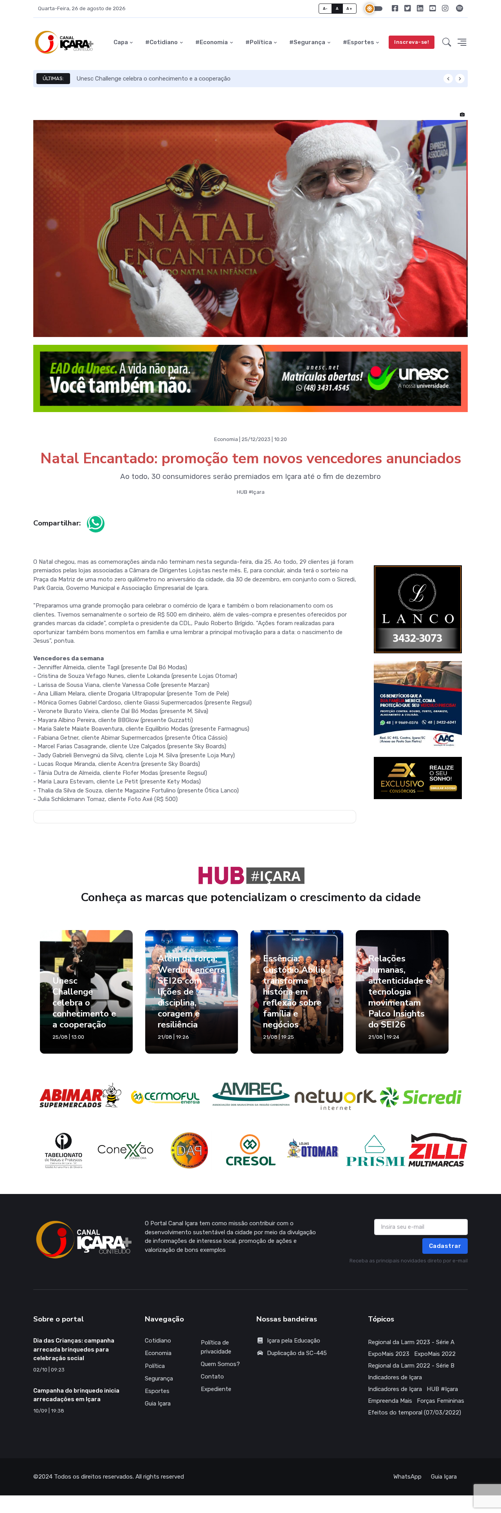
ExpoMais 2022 (435, 1353)
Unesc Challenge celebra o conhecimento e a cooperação (153, 78)
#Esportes (358, 42)
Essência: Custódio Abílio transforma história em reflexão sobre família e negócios (294, 991)
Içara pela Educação (293, 1340)
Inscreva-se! (411, 42)
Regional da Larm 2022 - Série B (411, 1365)
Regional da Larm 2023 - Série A (411, 1342)
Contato (212, 1376)
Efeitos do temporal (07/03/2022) (414, 1412)
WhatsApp (407, 1476)
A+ (349, 8)
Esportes (157, 1391)
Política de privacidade (216, 1347)
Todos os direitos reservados (93, 1476)
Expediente (216, 1389)
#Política (258, 42)
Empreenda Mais (390, 1400)
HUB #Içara (442, 1389)
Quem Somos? (220, 1364)
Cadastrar (445, 1245)
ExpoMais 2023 (388, 1353)
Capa (121, 42)
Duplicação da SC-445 (297, 1353)
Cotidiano (158, 1340)
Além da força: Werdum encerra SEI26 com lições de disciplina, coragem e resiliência (191, 991)
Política (155, 1366)
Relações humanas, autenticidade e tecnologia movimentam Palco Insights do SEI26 (399, 991)
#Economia (211, 42)
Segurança (159, 1378)
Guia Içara (158, 1403)
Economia (158, 1353)
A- (325, 8)
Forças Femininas (440, 1400)
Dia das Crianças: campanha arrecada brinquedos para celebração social (73, 1349)
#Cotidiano (161, 42)
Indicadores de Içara (395, 1377)
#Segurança (307, 42)
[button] (447, 42)
